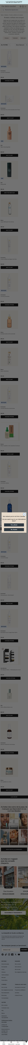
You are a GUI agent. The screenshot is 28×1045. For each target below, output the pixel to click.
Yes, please (14, 525)
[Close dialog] (24, 514)
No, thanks (14, 529)
